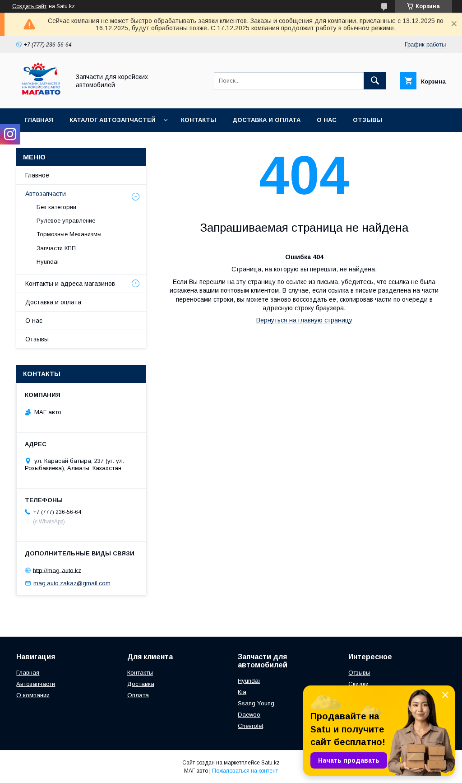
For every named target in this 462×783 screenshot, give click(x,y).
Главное (37, 175)
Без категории (56, 207)
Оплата (138, 695)
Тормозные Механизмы (69, 234)
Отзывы (367, 120)
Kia (242, 692)
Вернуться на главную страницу (304, 320)
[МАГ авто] (40, 96)
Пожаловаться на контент (245, 771)
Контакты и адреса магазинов (70, 283)
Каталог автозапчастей (112, 120)
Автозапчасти (45, 193)
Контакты (198, 120)
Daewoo (249, 714)
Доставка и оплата (266, 120)
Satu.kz (270, 763)
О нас (327, 120)
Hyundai (48, 261)
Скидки (358, 683)
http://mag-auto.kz (57, 570)
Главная (38, 120)
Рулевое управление (66, 220)
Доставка (140, 683)
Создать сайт (29, 6)
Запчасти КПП (56, 248)
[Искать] (375, 80)
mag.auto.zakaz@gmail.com (72, 583)
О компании (33, 695)
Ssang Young (256, 703)
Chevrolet (250, 725)
